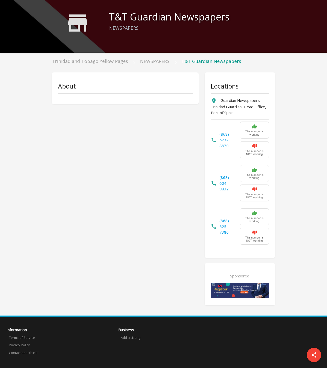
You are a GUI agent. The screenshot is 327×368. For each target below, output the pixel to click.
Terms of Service (22, 337)
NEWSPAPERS (154, 61)
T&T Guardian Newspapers (211, 61)
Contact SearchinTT (24, 352)
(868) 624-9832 (224, 183)
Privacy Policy (19, 345)
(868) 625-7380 (224, 226)
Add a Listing (130, 337)
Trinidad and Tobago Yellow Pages (90, 61)
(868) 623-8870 (224, 140)
